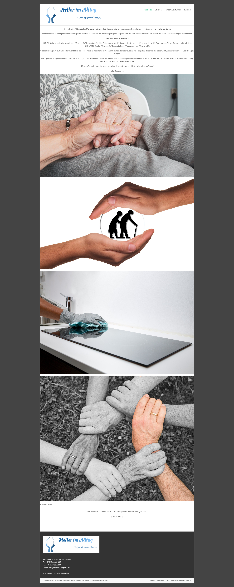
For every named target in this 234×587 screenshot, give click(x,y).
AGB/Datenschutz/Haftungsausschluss (178, 581)
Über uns (158, 10)
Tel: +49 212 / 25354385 (52, 562)
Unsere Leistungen (173, 10)
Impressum (160, 581)
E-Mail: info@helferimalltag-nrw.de (56, 568)
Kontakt (187, 10)
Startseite (148, 10)
